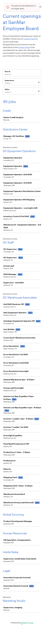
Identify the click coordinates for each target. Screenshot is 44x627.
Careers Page (29, 39)
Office (7, 89)
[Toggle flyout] (38, 82)
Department (9, 80)
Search (7, 72)
